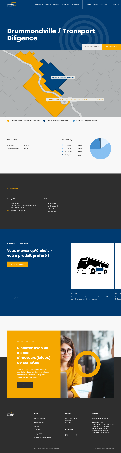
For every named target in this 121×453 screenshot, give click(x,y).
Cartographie (75, 4)
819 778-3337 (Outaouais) (100, 426)
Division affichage (39, 418)
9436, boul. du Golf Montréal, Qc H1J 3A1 (71, 420)
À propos (88, 4)
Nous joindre (103, 4)
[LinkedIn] (75, 435)
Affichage (38, 4)
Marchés (56, 4)
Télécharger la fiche (92, 46)
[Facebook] (71, 435)
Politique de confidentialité (42, 438)
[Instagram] (66, 435)
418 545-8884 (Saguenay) (100, 430)
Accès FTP (116, 4)
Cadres (47, 4)
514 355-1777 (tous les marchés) (103, 424)
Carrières (95, 4)
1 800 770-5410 (97, 422)
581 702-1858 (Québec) (100, 428)
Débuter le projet (111, 46)
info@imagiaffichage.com (100, 418)
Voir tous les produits (18, 264)
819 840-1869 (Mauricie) (100, 433)
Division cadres (38, 422)
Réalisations (65, 4)
